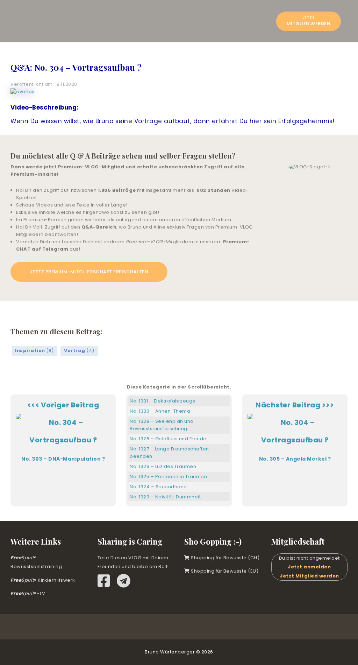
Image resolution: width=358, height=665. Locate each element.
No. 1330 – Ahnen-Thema (160, 411)
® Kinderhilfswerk (42, 580)
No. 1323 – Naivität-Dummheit (165, 496)
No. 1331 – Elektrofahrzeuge (163, 401)
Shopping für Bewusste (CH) (224, 557)
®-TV (27, 593)
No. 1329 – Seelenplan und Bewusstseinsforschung (162, 425)
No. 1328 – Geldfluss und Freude (168, 438)
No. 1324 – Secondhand (158, 486)
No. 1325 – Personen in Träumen (168, 476)
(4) (79, 350)
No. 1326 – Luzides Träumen (163, 466)
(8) (34, 350)
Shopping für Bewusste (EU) (224, 571)
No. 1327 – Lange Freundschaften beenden (169, 453)
